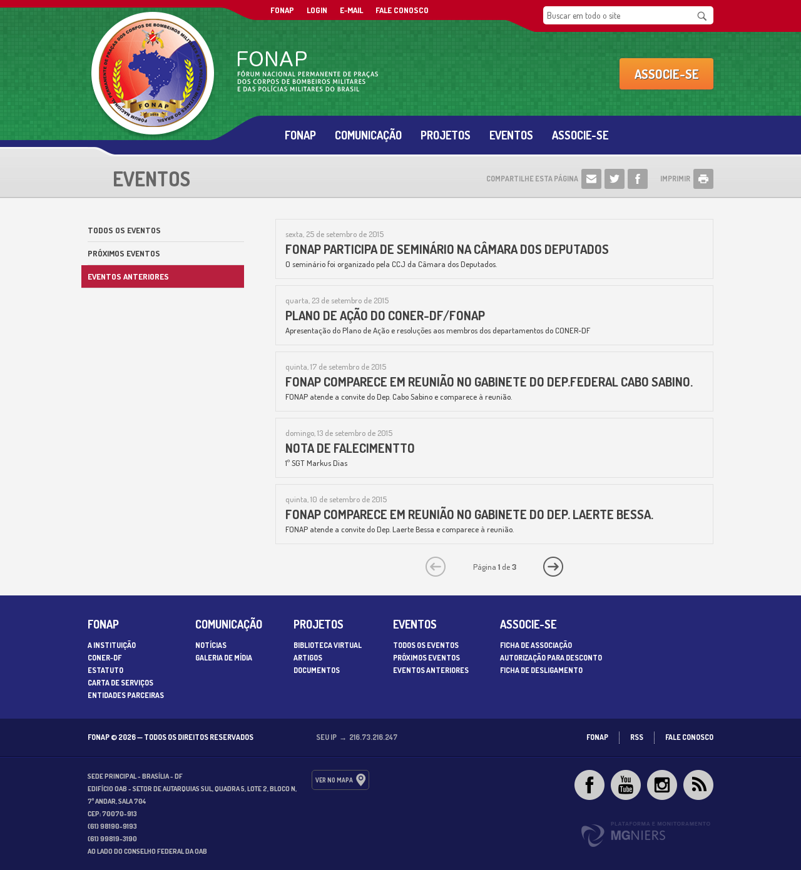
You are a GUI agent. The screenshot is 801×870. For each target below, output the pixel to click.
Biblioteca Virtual (327, 645)
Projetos (446, 135)
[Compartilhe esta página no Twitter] (615, 179)
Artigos (307, 657)
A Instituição (112, 645)
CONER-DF (104, 657)
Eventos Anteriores (128, 276)
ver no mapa (334, 780)
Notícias (211, 645)
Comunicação (368, 135)
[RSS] (698, 785)
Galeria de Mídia (223, 657)
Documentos (316, 670)
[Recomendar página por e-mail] (591, 179)
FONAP (282, 10)
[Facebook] (589, 785)
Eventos (511, 135)
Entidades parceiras (126, 695)
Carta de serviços (120, 682)
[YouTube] (626, 785)
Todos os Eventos (124, 230)
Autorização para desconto (551, 657)
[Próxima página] (553, 567)
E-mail (351, 10)
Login (317, 10)
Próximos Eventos (124, 253)
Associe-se (667, 74)
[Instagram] (662, 785)
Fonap (300, 135)
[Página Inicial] (275, 73)
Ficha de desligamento (541, 670)
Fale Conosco (402, 10)
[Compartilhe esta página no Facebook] (638, 179)
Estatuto (105, 670)
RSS (636, 737)
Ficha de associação (536, 645)
